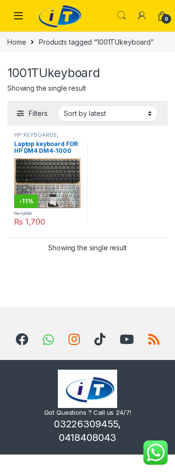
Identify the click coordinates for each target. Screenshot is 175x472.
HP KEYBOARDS (35, 134)
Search (121, 15)
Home (16, 42)
